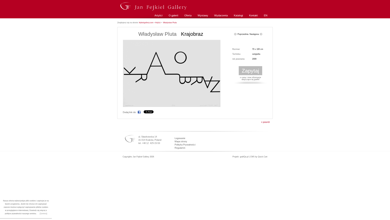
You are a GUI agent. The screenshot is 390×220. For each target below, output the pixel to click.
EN (265, 15)
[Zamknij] (43, 214)
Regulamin (180, 148)
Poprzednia (243, 34)
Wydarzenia (221, 15)
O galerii (173, 15)
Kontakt (253, 15)
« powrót (265, 122)
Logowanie (180, 138)
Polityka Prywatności (185, 144)
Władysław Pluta (170, 23)
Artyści (158, 15)
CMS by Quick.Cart (258, 157)
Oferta (187, 15)
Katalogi (238, 15)
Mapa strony (181, 141)
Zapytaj (250, 71)
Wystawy (203, 15)
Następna (254, 34)
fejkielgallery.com (146, 23)
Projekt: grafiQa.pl (240, 157)
